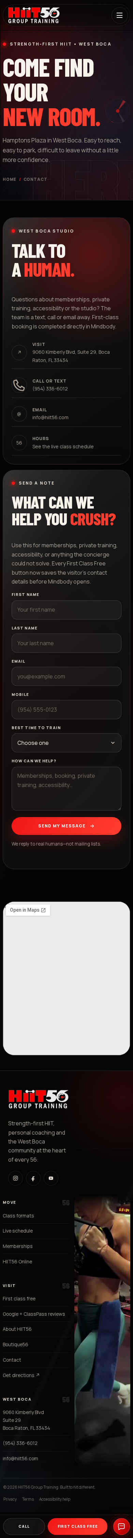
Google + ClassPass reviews (34, 1314)
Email (19, 661)
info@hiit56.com (20, 1458)
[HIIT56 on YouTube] (51, 1178)
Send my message (62, 826)
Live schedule (18, 1230)
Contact (12, 1359)
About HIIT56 (17, 1329)
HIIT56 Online (17, 1261)
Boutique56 (15, 1344)
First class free (19, 1298)
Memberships (18, 1246)
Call (23, 1526)
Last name (25, 627)
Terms (28, 1499)
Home (9, 179)
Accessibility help (54, 1499)
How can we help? (34, 760)
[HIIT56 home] (34, 15)
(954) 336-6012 (20, 1443)
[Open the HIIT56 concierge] (121, 1526)
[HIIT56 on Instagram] (15, 1178)
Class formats (18, 1215)
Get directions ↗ (21, 1375)
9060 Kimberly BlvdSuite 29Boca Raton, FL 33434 (26, 1420)
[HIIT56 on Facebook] (33, 1178)
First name (25, 594)
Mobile (20, 694)
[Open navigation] (120, 15)
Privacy (10, 1499)
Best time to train (36, 727)
